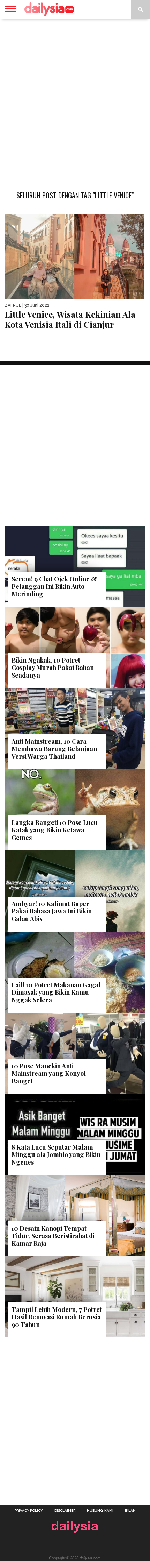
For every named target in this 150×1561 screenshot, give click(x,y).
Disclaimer (64, 1510)
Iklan (130, 1510)
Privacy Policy (29, 1510)
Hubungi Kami (100, 1510)
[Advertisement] (75, 101)
